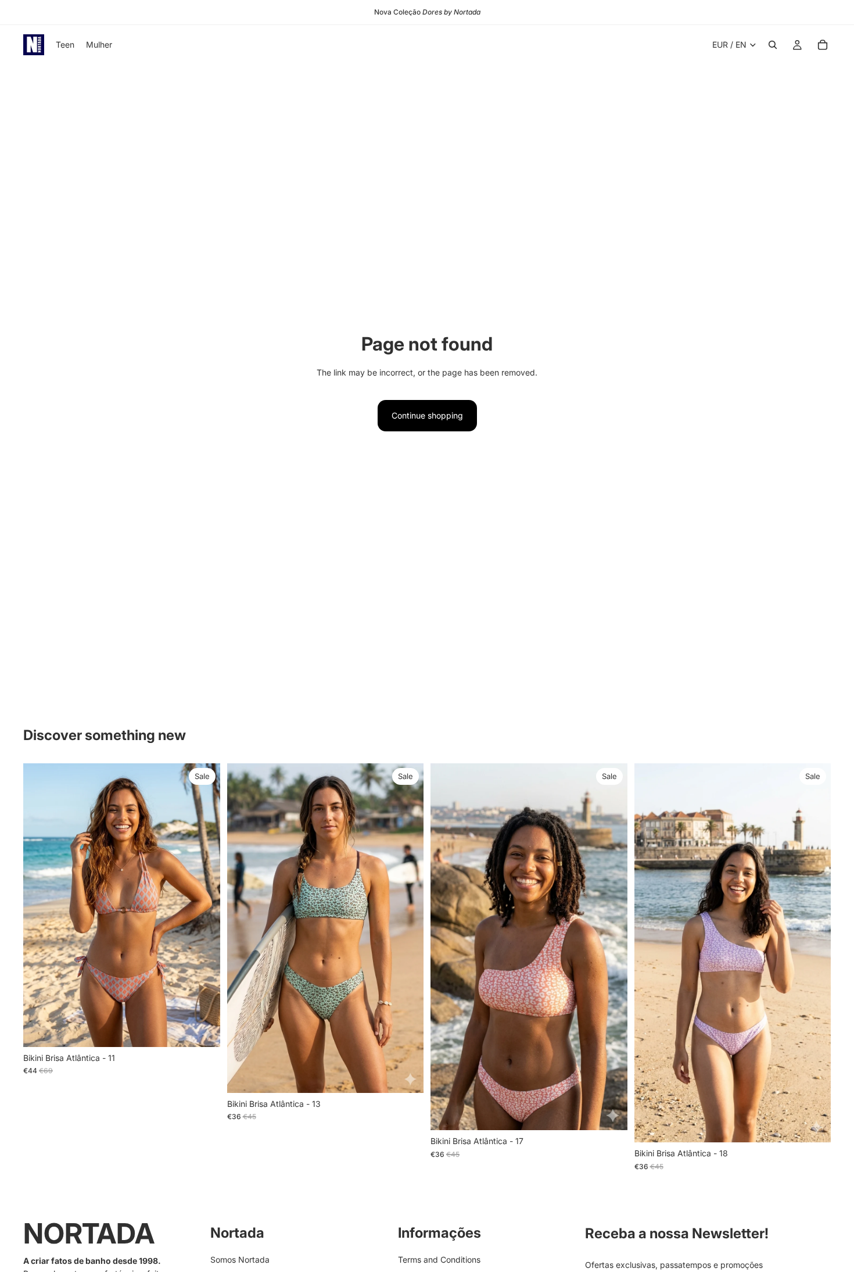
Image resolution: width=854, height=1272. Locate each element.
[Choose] (202, 1029)
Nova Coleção (427, 12)
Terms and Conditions (439, 1259)
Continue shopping (427, 415)
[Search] (772, 45)
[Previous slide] (40, 905)
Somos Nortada (240, 1259)
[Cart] (822, 45)
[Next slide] (202, 905)
